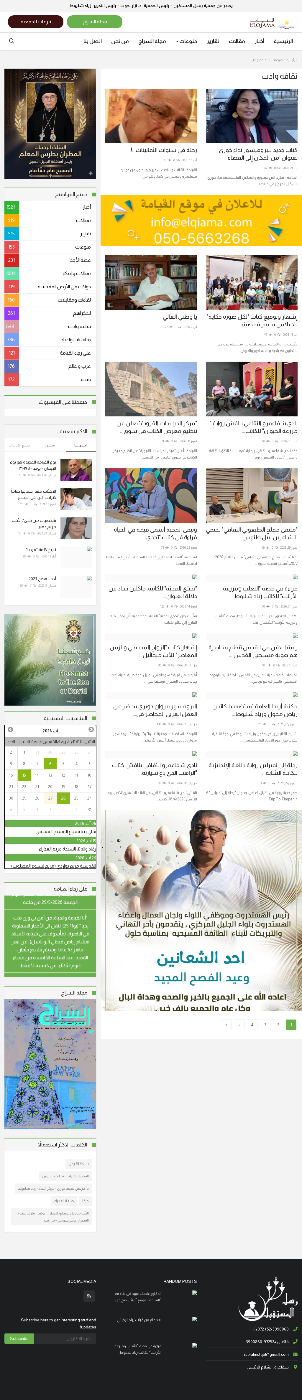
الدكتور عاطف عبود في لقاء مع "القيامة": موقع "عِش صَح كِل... (137, 1296)
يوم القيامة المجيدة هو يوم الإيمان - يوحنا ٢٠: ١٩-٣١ (33, 465)
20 (50, 786)
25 (76, 798)
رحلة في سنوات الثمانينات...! (164, 150)
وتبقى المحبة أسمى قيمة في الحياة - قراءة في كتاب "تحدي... (154, 533)
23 (11, 786)
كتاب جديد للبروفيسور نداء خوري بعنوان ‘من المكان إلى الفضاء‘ (258, 154)
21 (37, 786)
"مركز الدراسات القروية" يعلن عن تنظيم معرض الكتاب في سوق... (156, 427)
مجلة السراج (152, 41)
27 (90, 752)
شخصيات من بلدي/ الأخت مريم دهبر (34, 523)
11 (76, 775)
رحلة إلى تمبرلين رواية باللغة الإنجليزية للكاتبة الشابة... (253, 769)
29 (63, 752)
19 (63, 786)
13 (50, 775)
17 (89, 786)
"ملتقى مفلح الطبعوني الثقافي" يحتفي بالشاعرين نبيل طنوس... (252, 533)
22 (24, 786)
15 (24, 775)
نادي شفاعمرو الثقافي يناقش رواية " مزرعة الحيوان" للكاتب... (254, 427)
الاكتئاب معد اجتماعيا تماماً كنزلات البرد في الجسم (33, 494)
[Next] (10, 729)
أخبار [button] (259, 41)
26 (63, 798)
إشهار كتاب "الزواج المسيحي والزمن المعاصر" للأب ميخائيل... (153, 651)
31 (37, 752)
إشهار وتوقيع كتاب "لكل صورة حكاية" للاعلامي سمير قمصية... (252, 320)
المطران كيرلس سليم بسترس (65, 1176)
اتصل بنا (92, 41)
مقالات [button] (237, 41)
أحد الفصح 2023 (42, 578)
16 (11, 775)
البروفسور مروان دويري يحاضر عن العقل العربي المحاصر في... (155, 710)
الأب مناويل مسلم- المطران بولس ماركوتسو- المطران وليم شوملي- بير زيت (53, 1216)
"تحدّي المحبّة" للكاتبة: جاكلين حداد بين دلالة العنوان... (153, 592)
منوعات (277, 60)
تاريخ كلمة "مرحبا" (41, 549)
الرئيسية (283, 41)
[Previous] (91, 729)
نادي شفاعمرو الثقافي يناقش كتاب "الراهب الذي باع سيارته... (154, 769)
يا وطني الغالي (180, 316)
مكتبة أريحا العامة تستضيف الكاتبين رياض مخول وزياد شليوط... (255, 710)
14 (37, 775)
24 (89, 798)
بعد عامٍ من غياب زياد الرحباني (139, 1320)
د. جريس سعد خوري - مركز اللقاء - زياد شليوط (53, 1188)
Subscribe (19, 1338)
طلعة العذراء (64, 1201)
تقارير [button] (213, 41)
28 (76, 752)
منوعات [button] (187, 41)
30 (50, 752)
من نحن (120, 41)
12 (63, 775)
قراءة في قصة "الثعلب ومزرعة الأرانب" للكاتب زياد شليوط (260, 592)
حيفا (85, 1201)
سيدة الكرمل (78, 1163)
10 (89, 775)
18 (76, 786)
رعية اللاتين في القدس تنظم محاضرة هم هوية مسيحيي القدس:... (253, 651)
